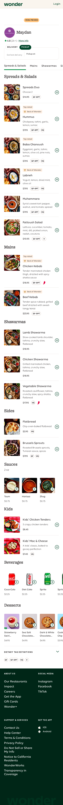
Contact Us (11, 727)
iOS (44, 727)
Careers (9, 691)
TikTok (42, 691)
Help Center (12, 733)
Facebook (45, 686)
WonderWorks (14, 765)
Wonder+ (10, 706)
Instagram (45, 681)
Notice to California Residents (17, 758)
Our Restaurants (15, 681)
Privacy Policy (13, 743)
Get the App (12, 696)
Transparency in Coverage (15, 772)
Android (47, 731)
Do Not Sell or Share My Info (18, 750)
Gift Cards (11, 701)
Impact (9, 686)
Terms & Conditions (17, 738)
